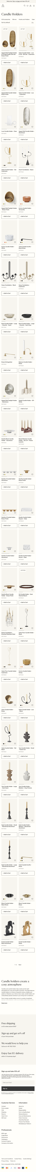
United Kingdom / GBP (18, 20)
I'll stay (18, 32)
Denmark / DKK (18, 23)
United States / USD (18, 17)
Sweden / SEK (18, 27)
